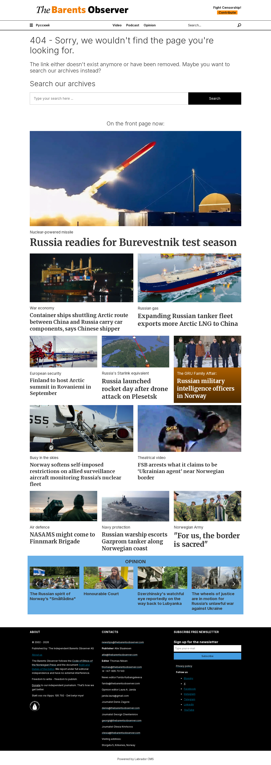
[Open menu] (31, 25)
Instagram (189, 693)
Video (117, 25)
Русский (43, 25)
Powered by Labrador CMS (135, 759)
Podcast (132, 25)
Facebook (190, 688)
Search (214, 98)
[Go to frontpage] (83, 10)
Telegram (189, 699)
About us (37, 654)
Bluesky (188, 678)
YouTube (189, 709)
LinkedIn (189, 704)
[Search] (239, 25)
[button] (37, 583)
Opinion (150, 25)
